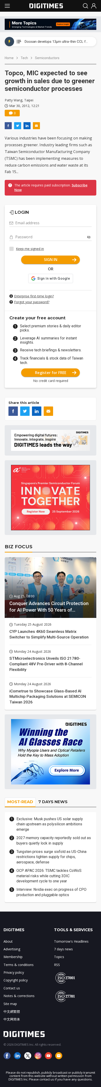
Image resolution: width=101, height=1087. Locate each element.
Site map (10, 1003)
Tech (24, 58)
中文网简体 (12, 1019)
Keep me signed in (30, 248)
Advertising (12, 949)
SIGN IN (50, 259)
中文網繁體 (12, 1011)
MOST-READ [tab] (20, 801)
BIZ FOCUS (18, 546)
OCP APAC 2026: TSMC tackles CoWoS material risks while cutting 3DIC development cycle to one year (49, 875)
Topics (59, 957)
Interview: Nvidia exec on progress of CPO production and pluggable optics (51, 892)
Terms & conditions (19, 964)
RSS (57, 964)
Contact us (12, 988)
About (8, 941)
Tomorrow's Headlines (71, 941)
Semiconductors (47, 58)
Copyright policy (16, 980)
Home (9, 58)
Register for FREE (50, 372)
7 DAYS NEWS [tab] (52, 801)
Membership (13, 957)
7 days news (63, 949)
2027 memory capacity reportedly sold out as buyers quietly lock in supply (53, 840)
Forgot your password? (31, 302)
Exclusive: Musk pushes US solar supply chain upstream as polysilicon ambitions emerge (49, 824)
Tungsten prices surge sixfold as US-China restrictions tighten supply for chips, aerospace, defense (51, 856)
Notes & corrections (19, 996)
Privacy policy (14, 972)
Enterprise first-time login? (34, 296)
